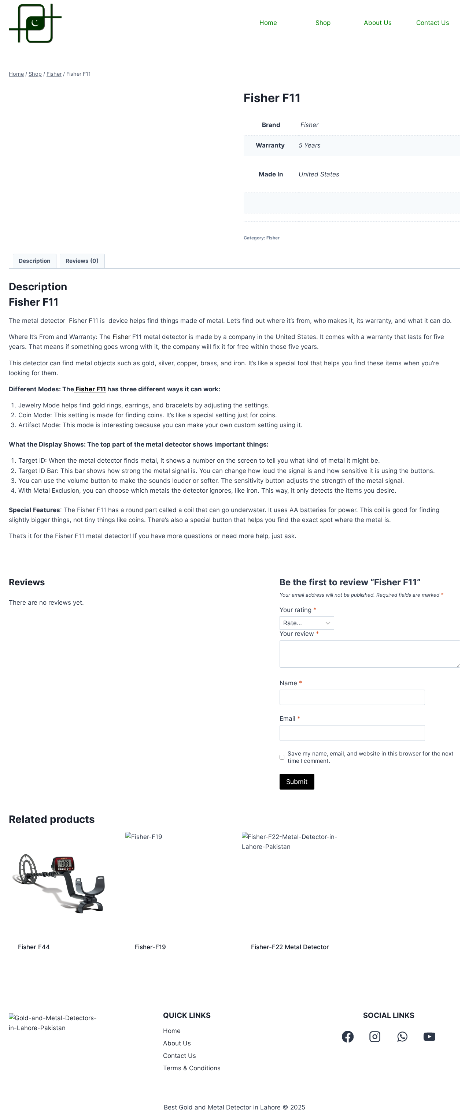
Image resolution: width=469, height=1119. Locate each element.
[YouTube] (430, 1036)
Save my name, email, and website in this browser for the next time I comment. (371, 757)
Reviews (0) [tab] (82, 260)
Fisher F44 (34, 947)
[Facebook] (348, 1036)
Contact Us (432, 22)
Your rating (298, 609)
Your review (299, 633)
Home (268, 22)
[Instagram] (375, 1036)
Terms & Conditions (192, 1068)
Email (290, 718)
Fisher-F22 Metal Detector (290, 947)
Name (291, 683)
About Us (378, 22)
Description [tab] (35, 260)
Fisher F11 (90, 389)
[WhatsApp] (402, 1036)
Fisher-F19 (150, 947)
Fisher (273, 237)
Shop (322, 22)
